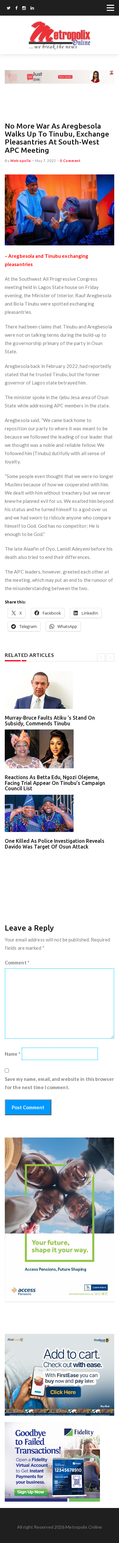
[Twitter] (8, 8)
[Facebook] (16, 8)
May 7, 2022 (45, 161)
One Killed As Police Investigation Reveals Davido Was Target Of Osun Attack (54, 843)
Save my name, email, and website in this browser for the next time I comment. (59, 1083)
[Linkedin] (32, 8)
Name (13, 1054)
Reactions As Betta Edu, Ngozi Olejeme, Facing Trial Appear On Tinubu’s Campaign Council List (55, 782)
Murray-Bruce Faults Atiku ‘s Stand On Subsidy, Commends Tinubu (50, 720)
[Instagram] (24, 8)
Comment (17, 962)
